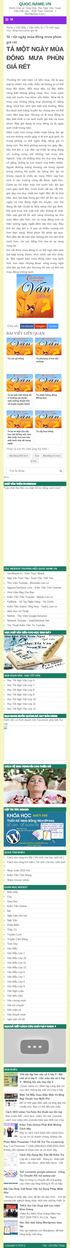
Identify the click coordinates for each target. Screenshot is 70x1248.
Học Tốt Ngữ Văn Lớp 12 (21, 708)
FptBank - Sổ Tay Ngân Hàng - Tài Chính (30, 601)
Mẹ (9, 911)
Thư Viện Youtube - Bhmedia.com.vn (28, 583)
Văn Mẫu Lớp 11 (16, 962)
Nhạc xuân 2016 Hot (18, 870)
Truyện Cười (14, 934)
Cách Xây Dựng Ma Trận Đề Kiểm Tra (42, 1154)
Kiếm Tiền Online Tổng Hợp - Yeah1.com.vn (32, 606)
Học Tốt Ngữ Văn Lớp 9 (20, 694)
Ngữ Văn (12, 920)
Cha (9, 896)
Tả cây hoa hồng (44, 431)
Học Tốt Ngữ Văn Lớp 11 (21, 703)
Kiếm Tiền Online (17, 906)
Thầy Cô (12, 929)
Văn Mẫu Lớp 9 (16, 986)
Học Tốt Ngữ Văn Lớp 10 (21, 699)
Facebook (27, 326)
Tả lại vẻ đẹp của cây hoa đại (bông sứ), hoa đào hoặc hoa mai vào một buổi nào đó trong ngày (19, 437)
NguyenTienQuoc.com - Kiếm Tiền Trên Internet (34, 587)
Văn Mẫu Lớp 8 (16, 981)
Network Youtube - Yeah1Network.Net (28, 620)
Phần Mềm (13, 925)
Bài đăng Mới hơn (19, 456)
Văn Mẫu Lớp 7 (16, 976)
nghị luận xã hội (16, 1019)
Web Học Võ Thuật (18, 611)
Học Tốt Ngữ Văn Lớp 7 (20, 685)
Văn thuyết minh (16, 1014)
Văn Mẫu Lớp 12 (16, 967)
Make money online (18, 880)
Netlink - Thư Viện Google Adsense (27, 615)
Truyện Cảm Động (17, 939)
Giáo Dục (12, 901)
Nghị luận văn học (17, 915)
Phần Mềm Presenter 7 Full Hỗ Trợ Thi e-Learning (34, 1141)
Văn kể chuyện (15, 1005)
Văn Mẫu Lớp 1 (16, 953)
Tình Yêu (12, 943)
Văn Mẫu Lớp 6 (16, 972)
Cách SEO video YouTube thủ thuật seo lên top (34, 1112)
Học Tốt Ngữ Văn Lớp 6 (20, 680)
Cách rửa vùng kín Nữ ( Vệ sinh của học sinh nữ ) (35, 857)
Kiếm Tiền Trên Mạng (19, 875)
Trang (61, 1245)
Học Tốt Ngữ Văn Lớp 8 (20, 689)
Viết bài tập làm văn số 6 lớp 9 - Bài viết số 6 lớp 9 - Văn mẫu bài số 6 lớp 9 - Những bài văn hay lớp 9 (42, 1078)
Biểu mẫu (12, 892)
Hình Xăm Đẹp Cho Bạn (20, 592)
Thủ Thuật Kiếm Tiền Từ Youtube (26, 625)
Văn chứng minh (16, 1000)
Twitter (52, 326)
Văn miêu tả (14, 1009)
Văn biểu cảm (15, 995)
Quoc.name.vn (35, 4)
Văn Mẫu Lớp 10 (16, 958)
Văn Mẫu (12, 948)
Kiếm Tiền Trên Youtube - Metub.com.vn (30, 597)
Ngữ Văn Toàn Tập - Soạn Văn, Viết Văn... (31, 578)
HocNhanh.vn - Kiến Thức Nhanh (26, 573)
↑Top (44, 1245)
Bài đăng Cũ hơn (51, 456)
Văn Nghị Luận (15, 991)
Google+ (40, 326)
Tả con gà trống (16, 358)
